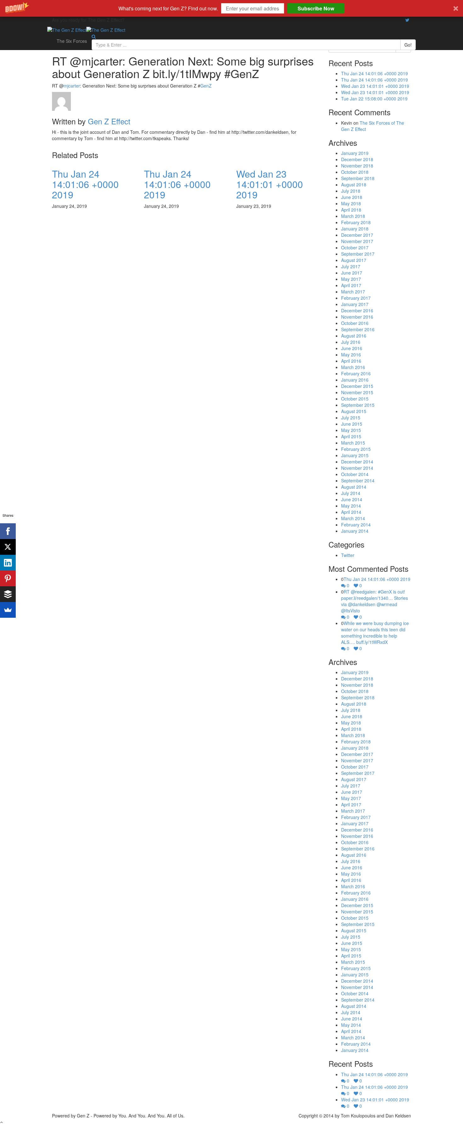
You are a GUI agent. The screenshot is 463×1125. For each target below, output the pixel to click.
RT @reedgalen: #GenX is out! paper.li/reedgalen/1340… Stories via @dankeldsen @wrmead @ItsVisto (374, 601)
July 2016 (350, 342)
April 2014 (351, 512)
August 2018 (353, 184)
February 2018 (356, 222)
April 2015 (351, 436)
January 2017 (355, 304)
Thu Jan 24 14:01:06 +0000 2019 (85, 184)
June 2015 (351, 424)
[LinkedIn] (8, 563)
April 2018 (351, 210)
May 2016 (351, 354)
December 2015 (357, 386)
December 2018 (357, 159)
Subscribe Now (316, 8)
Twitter (347, 555)
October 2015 (355, 398)
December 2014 (357, 461)
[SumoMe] (8, 610)
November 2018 (357, 165)
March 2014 (353, 518)
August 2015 (353, 411)
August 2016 (353, 335)
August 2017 (353, 260)
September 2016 (357, 329)
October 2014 (355, 474)
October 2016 (355, 323)
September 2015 (357, 405)
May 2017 (351, 279)
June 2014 (351, 499)
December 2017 (357, 235)
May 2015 (351, 430)
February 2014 (356, 524)
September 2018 (357, 178)
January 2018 (355, 228)
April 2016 (351, 361)
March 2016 (353, 367)
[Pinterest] (8, 578)
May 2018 (351, 203)
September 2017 (357, 254)
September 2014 (357, 480)
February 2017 (356, 298)
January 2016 (355, 380)
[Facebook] (8, 531)
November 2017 (357, 241)
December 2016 (357, 310)
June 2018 (351, 197)
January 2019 (355, 153)
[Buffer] (8, 594)
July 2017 (350, 266)
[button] (231, 8)
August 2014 (353, 487)
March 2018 (353, 216)
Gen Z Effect (109, 121)
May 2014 (351, 506)
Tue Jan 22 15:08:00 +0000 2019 (374, 98)
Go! (408, 45)
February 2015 (356, 449)
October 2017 (355, 247)
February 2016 (356, 373)
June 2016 (351, 348)
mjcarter (72, 85)
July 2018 (350, 191)
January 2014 (355, 531)
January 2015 (355, 455)
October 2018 (355, 172)
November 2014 (357, 468)
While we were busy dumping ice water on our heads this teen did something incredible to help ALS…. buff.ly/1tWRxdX (375, 632)
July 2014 (350, 493)
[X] (8, 547)
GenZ (206, 85)
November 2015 (357, 392)
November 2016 (357, 317)
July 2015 (350, 417)
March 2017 (353, 291)
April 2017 (351, 285)
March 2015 (353, 443)
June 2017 (351, 273)
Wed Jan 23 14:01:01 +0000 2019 (269, 184)
